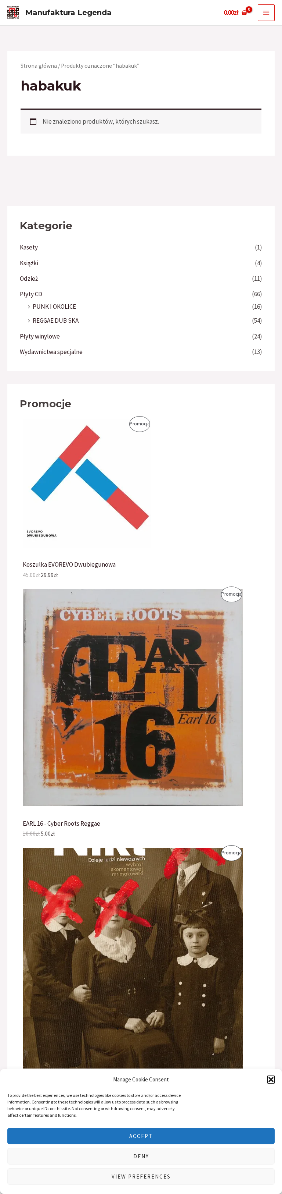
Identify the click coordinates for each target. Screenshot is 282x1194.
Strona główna (39, 65)
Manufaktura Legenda (68, 12)
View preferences (141, 1176)
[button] (271, 1079)
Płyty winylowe (40, 336)
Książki (29, 263)
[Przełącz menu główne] (266, 12)
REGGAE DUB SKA (56, 320)
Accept (141, 1136)
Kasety (29, 247)
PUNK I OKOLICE (54, 306)
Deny (141, 1156)
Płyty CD (31, 294)
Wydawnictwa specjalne (51, 352)
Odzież (29, 278)
